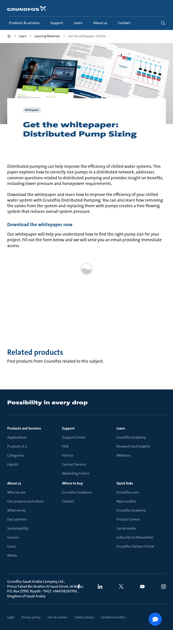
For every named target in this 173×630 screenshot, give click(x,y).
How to (67, 455)
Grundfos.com (127, 492)
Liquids (12, 464)
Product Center (128, 519)
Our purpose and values (25, 501)
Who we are (16, 492)
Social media (126, 528)
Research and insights (133, 446)
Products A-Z (17, 446)
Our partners (17, 519)
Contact (68, 501)
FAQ (65, 446)
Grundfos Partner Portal (135, 546)
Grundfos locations (77, 492)
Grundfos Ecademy (131, 437)
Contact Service (74, 464)
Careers (13, 537)
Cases (11, 546)
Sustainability (17, 528)
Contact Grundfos (113, 617)
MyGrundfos (126, 501)
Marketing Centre (75, 473)
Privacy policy (30, 617)
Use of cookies (57, 617)
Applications (17, 437)
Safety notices (84, 617)
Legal (10, 617)
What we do (16, 510)
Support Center (74, 437)
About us (14, 483)
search (163, 23)
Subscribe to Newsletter (135, 537)
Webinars (123, 455)
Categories (15, 455)
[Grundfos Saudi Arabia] (9, 36)
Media (12, 555)
